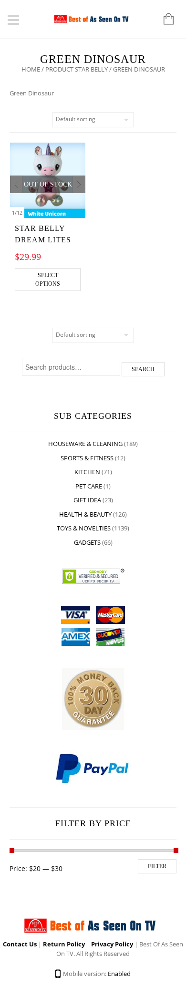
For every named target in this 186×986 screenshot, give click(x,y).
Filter (157, 866)
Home (30, 69)
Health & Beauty (85, 514)
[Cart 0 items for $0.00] (164, 19)
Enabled (119, 973)
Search (143, 369)
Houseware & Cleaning (85, 443)
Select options (47, 279)
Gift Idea (87, 500)
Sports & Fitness (87, 458)
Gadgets (87, 542)
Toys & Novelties (84, 528)
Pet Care (88, 486)
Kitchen (87, 471)
